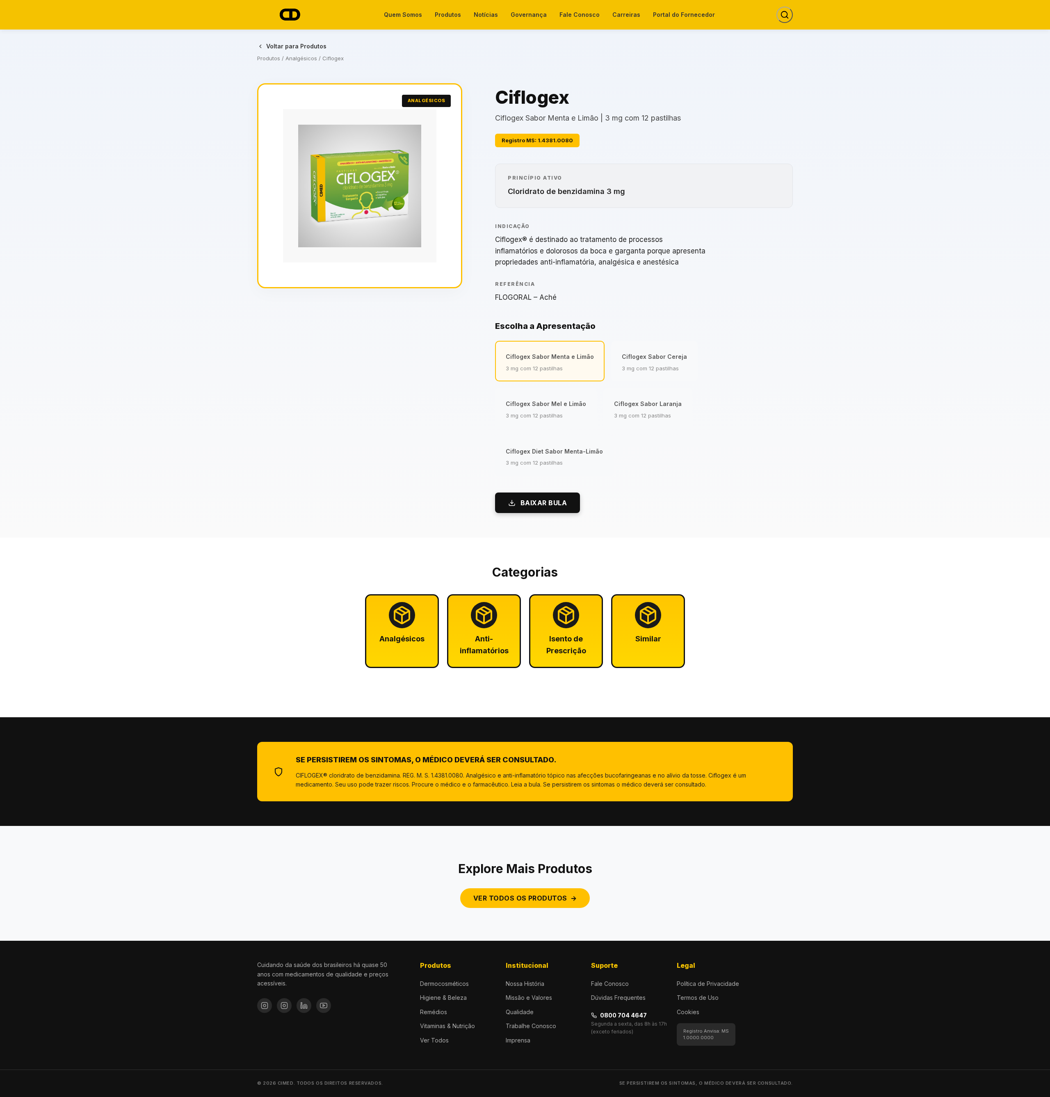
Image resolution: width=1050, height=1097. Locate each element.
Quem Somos (403, 14)
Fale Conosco (579, 14)
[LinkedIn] (304, 1005)
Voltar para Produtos (296, 46)
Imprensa (518, 1040)
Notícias (486, 14)
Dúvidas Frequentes (618, 997)
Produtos (448, 14)
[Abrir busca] (784, 15)
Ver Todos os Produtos (525, 898)
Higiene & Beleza (443, 997)
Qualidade (520, 1011)
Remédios (433, 1011)
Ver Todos (434, 1040)
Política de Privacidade (708, 983)
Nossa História (525, 983)
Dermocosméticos (444, 983)
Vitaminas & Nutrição (447, 1025)
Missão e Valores (529, 997)
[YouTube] (323, 1005)
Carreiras (626, 14)
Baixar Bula (543, 503)
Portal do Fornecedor (684, 14)
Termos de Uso (698, 997)
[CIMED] (289, 15)
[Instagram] (264, 1005)
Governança (529, 14)
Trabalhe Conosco (531, 1025)
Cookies (688, 1011)
